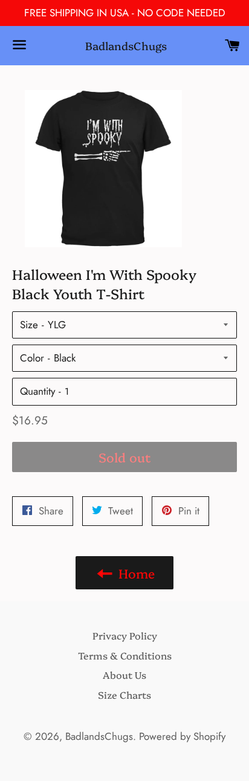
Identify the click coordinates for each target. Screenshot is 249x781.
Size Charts (124, 694)
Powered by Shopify (182, 736)
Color (32, 358)
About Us (124, 674)
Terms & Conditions (125, 655)
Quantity (37, 391)
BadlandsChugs (124, 45)
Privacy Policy (124, 635)
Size (29, 324)
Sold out (125, 456)
